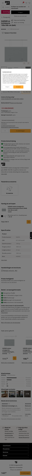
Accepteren (18, 86)
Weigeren (7, 86)
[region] (16, 80)
